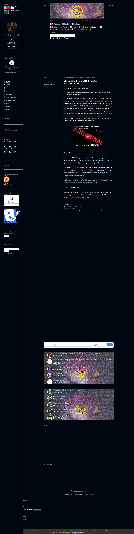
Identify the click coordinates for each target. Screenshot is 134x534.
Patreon (6, 175)
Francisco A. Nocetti (11, 35)
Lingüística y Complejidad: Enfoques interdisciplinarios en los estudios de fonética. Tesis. (83, 361)
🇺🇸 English (66, 24)
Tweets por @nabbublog (11, 130)
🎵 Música (77, 29)
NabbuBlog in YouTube (10, 6)
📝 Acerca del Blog (9, 100)
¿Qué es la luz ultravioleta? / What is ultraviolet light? (74, 367)
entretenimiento (49, 84)
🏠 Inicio (54, 27)
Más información (80, 532)
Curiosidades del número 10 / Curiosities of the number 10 (77, 353)
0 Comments (93, 77)
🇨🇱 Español (55, 24)
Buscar (110, 345)
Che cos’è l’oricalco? (61, 416)
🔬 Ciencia (64, 27)
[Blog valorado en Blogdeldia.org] (11, 201)
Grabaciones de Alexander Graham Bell (69, 409)
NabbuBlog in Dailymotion (12, 10)
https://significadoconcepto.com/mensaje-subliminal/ (80, 182)
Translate (68, 38)
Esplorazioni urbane (61, 403)
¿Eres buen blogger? (8, 207)
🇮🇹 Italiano (75, 24)
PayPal (6, 183)
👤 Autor (68, 29)
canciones (92, 113)
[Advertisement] (79, 59)
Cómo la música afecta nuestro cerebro (69, 390)
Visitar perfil (11, 49)
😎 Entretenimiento (90, 27)
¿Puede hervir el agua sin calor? (65, 373)
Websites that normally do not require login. (71, 380)
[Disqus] (88, 238)
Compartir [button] (47, 77)
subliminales (78, 98)
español (46, 87)
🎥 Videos (87, 29)
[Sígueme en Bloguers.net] (12, 223)
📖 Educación (75, 27)
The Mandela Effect (61, 396)
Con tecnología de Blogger (80, 491)
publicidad (67, 118)
